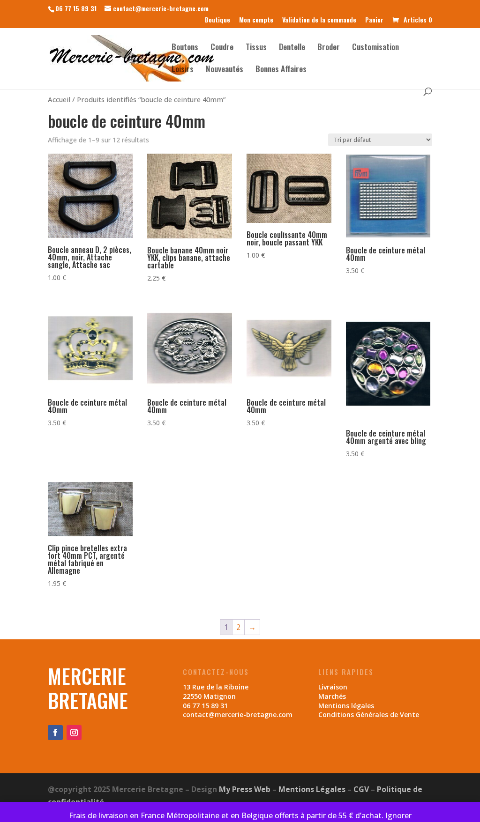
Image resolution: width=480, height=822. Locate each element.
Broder (328, 48)
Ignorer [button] (398, 815)
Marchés (332, 696)
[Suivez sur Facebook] (55, 732)
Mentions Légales (311, 789)
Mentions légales (346, 705)
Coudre (221, 48)
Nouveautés (224, 70)
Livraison (332, 686)
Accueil (59, 99)
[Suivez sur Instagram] (74, 732)
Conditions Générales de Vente (368, 714)
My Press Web (244, 789)
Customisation (375, 48)
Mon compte (256, 20)
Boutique (217, 20)
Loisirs (183, 70)
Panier (374, 20)
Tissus (256, 48)
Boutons (185, 48)
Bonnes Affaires (281, 70)
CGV (361, 789)
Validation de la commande (319, 20)
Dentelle (292, 48)
